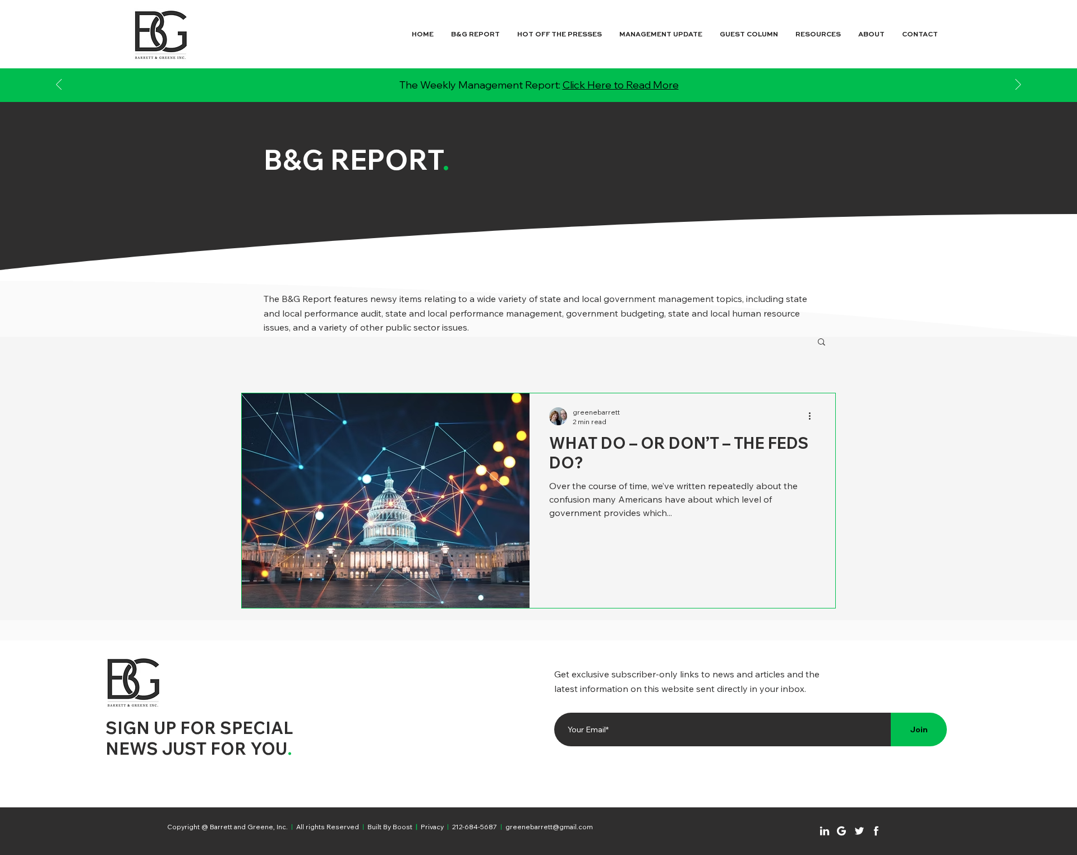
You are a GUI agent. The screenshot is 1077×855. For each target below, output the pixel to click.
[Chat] (824, 831)
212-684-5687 (474, 827)
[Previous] (59, 85)
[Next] (1018, 85)
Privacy (432, 827)
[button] (821, 342)
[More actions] (813, 416)
